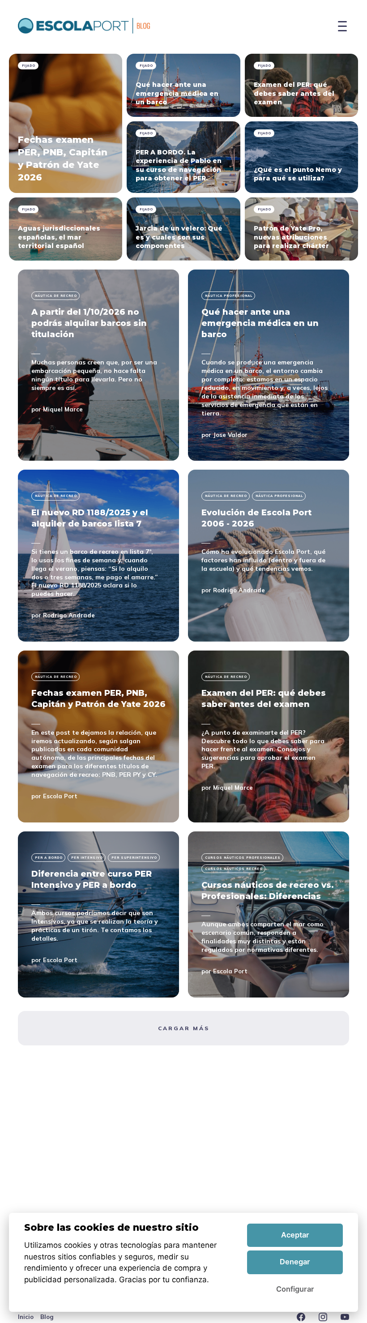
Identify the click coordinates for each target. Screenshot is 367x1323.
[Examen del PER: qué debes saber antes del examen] (268, 736)
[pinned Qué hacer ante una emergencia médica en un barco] (183, 85)
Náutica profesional (228, 296)
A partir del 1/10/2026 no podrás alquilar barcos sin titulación (89, 323)
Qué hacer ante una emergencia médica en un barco (260, 323)
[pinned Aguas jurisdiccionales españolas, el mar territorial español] (65, 229)
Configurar (295, 1288)
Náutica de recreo (56, 296)
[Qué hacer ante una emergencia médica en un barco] (268, 365)
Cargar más (183, 1028)
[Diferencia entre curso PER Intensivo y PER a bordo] (98, 914)
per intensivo (87, 858)
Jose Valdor (230, 434)
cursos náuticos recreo (234, 869)
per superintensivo (134, 858)
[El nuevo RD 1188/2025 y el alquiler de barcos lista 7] (98, 556)
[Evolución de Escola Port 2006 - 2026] (268, 556)
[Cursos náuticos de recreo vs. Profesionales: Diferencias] (268, 914)
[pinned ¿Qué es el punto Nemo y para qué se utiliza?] (301, 157)
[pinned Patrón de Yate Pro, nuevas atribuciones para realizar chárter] (301, 229)
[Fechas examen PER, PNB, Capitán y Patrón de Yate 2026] (98, 736)
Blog (47, 1316)
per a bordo (49, 858)
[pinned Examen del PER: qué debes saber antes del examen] (301, 85)
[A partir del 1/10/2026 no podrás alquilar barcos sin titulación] (98, 365)
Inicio (26, 1316)
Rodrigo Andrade (69, 615)
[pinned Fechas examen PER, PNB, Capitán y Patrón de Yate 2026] (65, 123)
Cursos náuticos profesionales (243, 858)
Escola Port (60, 796)
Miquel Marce (63, 409)
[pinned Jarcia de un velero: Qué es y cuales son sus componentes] (183, 229)
